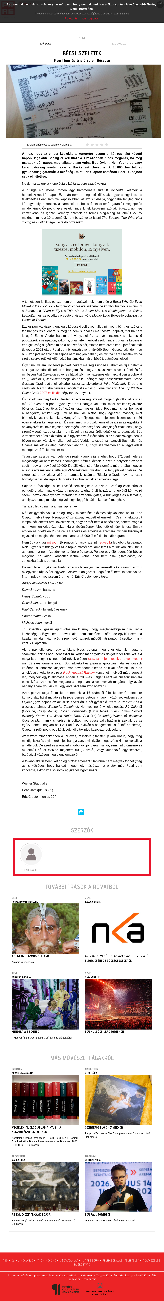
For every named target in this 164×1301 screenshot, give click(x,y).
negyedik (104, 542)
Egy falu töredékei (98, 1214)
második (53, 542)
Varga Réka (18, 1159)
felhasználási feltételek (121, 1260)
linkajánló (25, 1260)
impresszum (90, 1260)
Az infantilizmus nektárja (30, 956)
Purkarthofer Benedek (25, 901)
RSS (5, 1260)
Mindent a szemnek (25, 1032)
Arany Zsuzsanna (22, 1072)
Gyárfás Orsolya (22, 977)
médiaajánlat (69, 1260)
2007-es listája (50, 393)
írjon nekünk (46, 1260)
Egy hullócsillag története (104, 1032)
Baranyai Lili (92, 977)
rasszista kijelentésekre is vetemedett (115, 658)
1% (13, 1260)
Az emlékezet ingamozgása (31, 1214)
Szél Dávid (45, 43)
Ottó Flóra (91, 1072)
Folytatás (71, 18)
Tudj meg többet (90, 18)
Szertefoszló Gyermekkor (104, 1127)
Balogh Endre (93, 901)
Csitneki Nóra (93, 1159)
